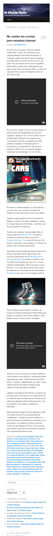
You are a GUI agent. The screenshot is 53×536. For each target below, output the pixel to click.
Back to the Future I (32, 448)
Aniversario (20, 436)
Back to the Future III (25, 450)
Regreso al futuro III (34, 469)
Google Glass (34, 455)
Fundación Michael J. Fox (16, 240)
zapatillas (16, 474)
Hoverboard (20, 457)
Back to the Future (18, 448)
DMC (28, 453)
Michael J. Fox (34, 439)
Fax (8, 455)
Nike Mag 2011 (16, 464)
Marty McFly (24, 439)
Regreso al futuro (28, 467)
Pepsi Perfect (17, 467)
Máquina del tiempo (23, 460)
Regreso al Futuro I (19, 443)
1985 (41, 446)
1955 (37, 446)
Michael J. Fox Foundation (16, 441)
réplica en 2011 (26, 234)
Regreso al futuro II (20, 469)
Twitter (11, 273)
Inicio (9, 19)
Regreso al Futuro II (34, 443)
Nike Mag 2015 (27, 464)
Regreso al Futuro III (14, 446)
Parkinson (37, 464)
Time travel (30, 471)
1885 (32, 446)
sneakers (10, 471)
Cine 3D (14, 453)
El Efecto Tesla (25, 510)
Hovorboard (30, 457)
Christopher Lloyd (32, 436)
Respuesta (25, 474)
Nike (28, 441)
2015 (8, 448)
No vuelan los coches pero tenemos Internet (21, 38)
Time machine (20, 471)
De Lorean (22, 453)
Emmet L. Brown (13, 439)
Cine (41, 436)
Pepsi (33, 441)
